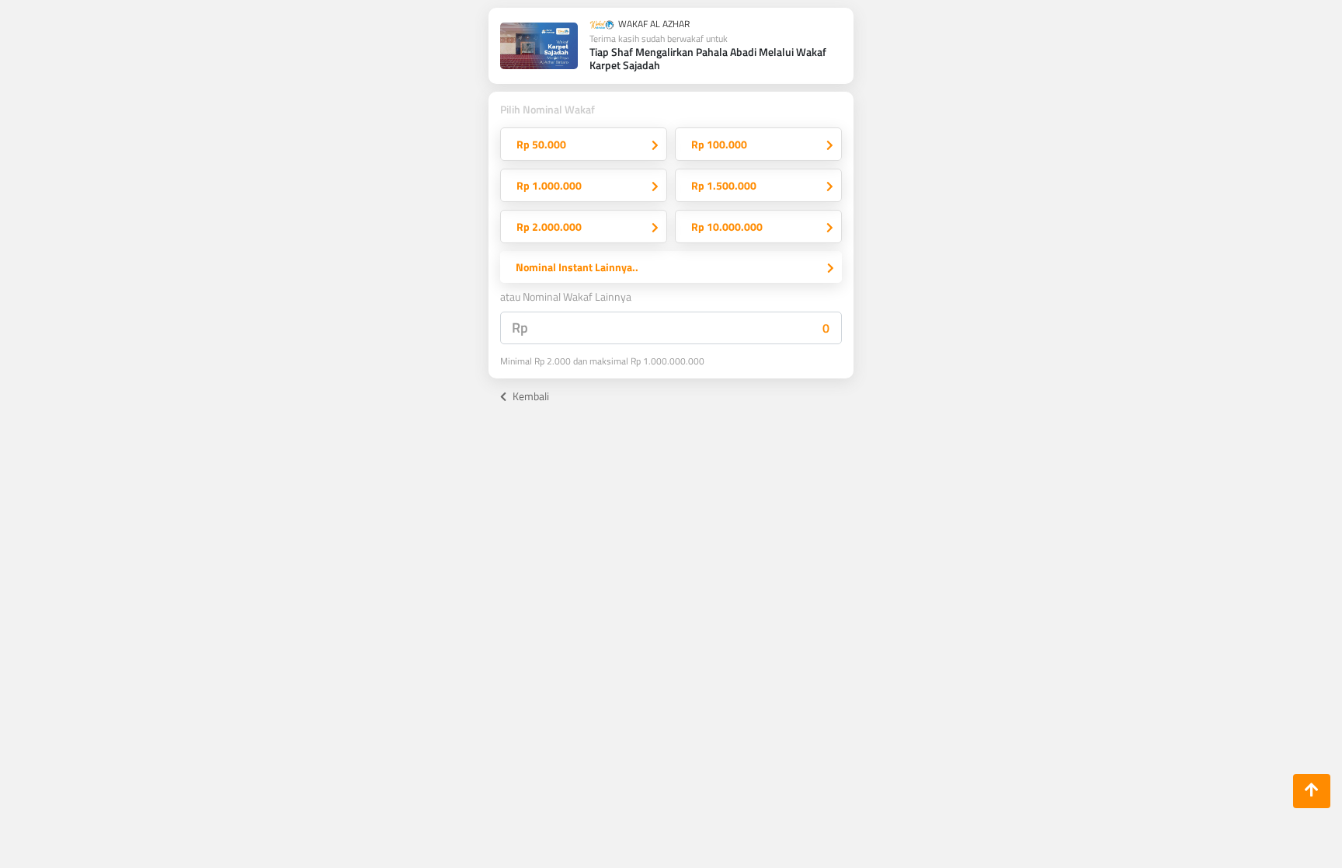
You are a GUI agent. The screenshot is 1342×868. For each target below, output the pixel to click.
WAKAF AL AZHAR (653, 24)
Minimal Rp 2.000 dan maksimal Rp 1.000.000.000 (602, 361)
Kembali (529, 396)
